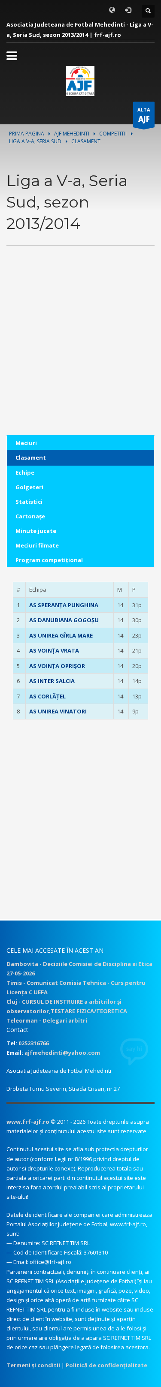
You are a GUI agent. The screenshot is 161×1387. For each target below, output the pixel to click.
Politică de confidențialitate (106, 1365)
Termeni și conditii (33, 1365)
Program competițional (49, 560)
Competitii (113, 133)
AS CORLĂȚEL (47, 696)
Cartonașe (30, 516)
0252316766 (33, 1043)
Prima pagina (26, 133)
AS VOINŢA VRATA (54, 650)
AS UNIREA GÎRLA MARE (61, 635)
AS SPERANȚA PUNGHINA (63, 605)
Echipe (24, 472)
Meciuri (26, 443)
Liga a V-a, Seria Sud (35, 141)
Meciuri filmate (37, 545)
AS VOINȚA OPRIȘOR (57, 666)
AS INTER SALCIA (52, 681)
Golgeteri (29, 487)
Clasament (30, 457)
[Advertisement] (80, 354)
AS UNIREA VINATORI (58, 711)
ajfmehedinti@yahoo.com (62, 1052)
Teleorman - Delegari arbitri (46, 1020)
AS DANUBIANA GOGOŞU (64, 620)
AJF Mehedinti (71, 133)
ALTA (143, 115)
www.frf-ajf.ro (27, 1121)
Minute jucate (35, 531)
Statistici (29, 501)
